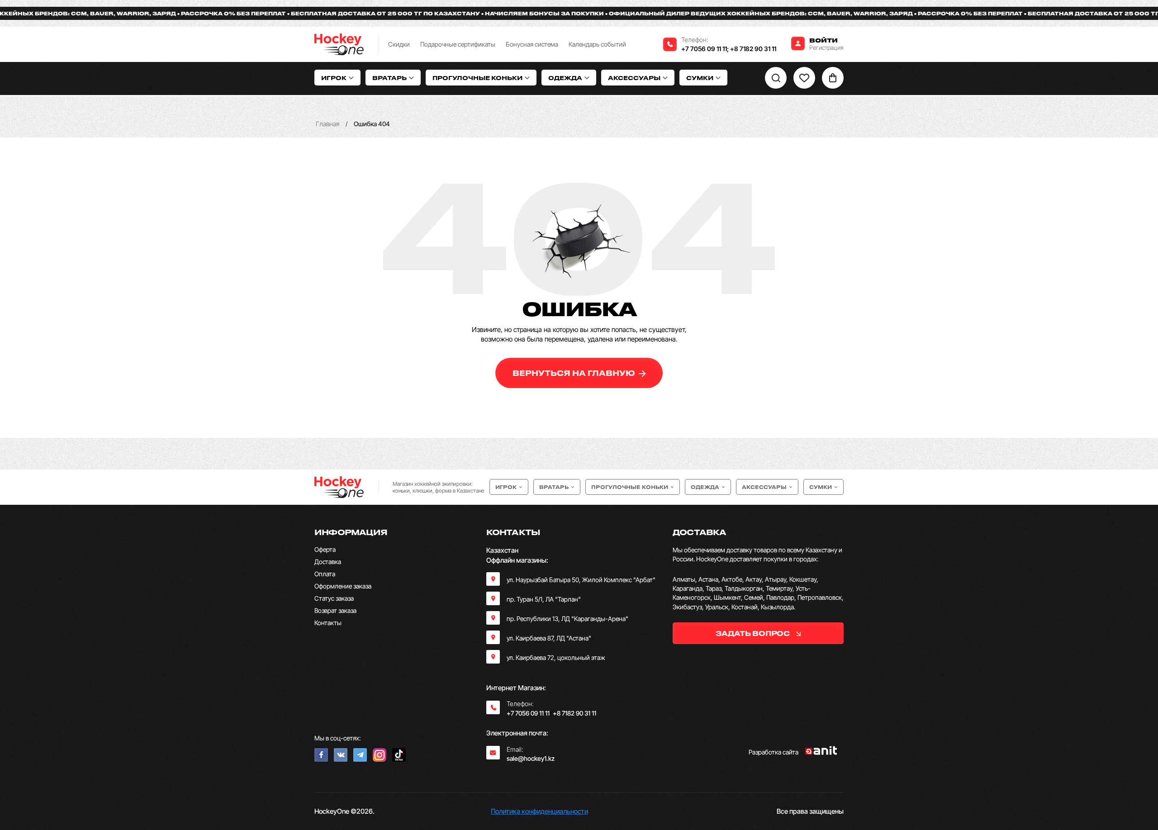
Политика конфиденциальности (539, 811)
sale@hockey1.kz (531, 758)
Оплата (324, 574)
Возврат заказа (335, 610)
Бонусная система (532, 44)
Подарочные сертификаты (457, 44)
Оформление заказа (342, 586)
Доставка (327, 561)
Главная (327, 124)
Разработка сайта (773, 752)
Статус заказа (334, 598)
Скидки (399, 44)
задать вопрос (753, 633)
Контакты (328, 622)
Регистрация (826, 47)
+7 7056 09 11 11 (704, 48)
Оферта (325, 549)
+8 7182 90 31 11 (753, 48)
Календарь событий (597, 44)
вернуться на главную (575, 373)
